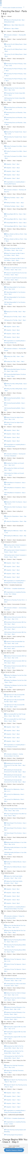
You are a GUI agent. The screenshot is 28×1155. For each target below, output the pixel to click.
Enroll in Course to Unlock (14, 1150)
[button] (1, 1)
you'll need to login (20, 1147)
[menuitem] (1, 3)
